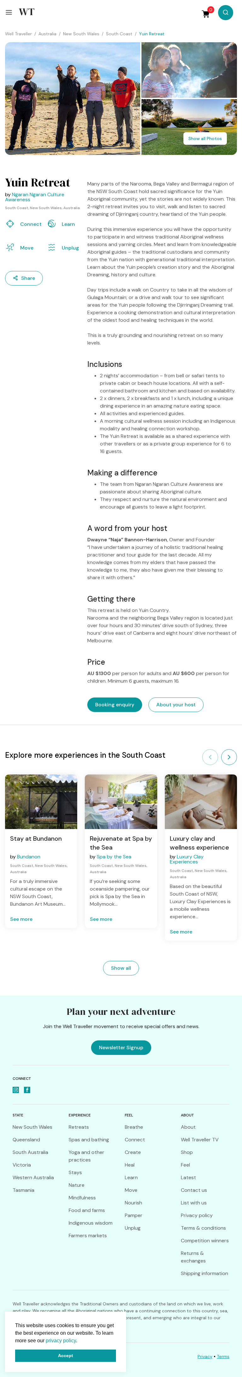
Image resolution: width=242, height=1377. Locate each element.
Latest (188, 1177)
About (188, 1127)
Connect (135, 1139)
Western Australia (33, 1177)
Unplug (133, 1228)
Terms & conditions (203, 1228)
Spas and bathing (89, 1139)
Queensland (26, 1139)
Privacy (205, 1356)
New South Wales (32, 1127)
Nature (76, 1185)
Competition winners (205, 1240)
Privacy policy (197, 1215)
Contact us (194, 1190)
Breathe (134, 1127)
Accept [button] (65, 1355)
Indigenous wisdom (90, 1223)
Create (133, 1152)
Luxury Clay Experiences (187, 859)
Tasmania (23, 1190)
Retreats (79, 1127)
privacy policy (61, 1340)
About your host (176, 704)
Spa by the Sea (114, 856)
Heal (130, 1165)
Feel (185, 1165)
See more (21, 919)
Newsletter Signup (121, 1047)
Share (28, 278)
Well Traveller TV (200, 1139)
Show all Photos (205, 138)
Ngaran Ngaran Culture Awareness (34, 197)
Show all (121, 968)
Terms (223, 1356)
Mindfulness (82, 1197)
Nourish (133, 1202)
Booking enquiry (114, 704)
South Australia (30, 1152)
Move (131, 1190)
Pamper (133, 1215)
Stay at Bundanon (36, 838)
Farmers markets (88, 1235)
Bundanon (28, 856)
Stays (75, 1172)
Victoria (22, 1165)
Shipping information (204, 1273)
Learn (131, 1177)
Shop (187, 1152)
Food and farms (87, 1210)
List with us (194, 1202)
